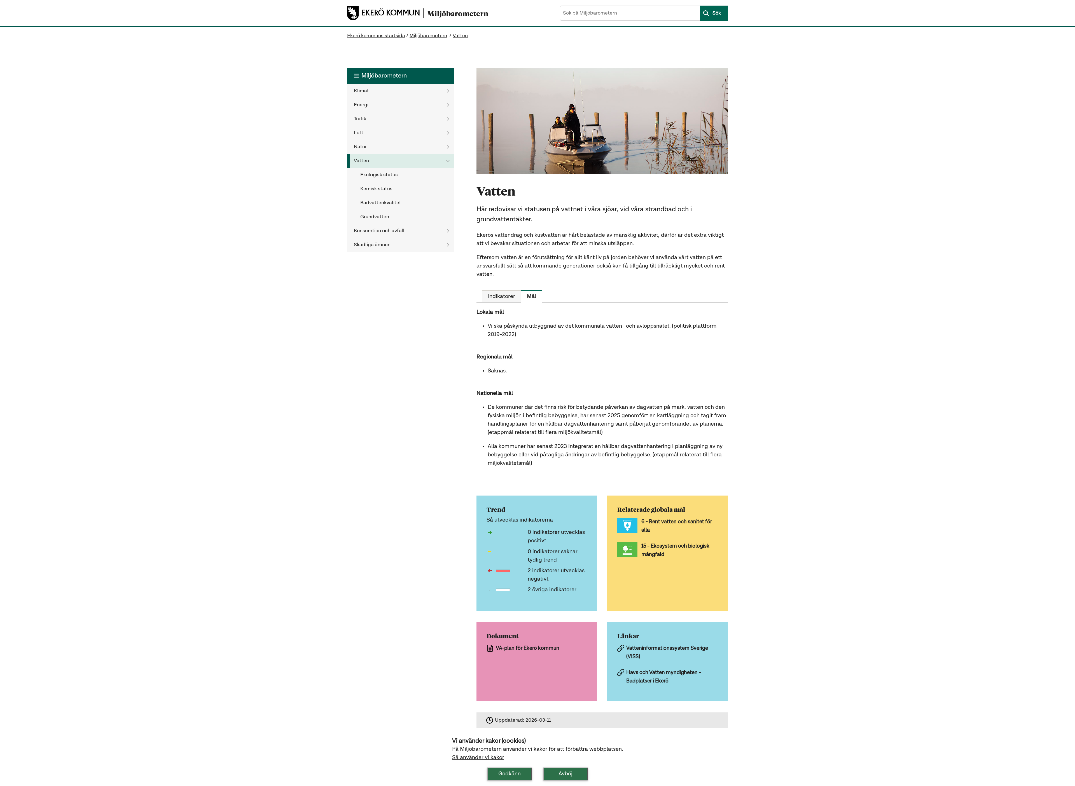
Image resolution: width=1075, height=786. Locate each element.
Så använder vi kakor (478, 758)
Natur (360, 146)
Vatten (460, 35)
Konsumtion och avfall (379, 230)
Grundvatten (374, 216)
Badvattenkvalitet (380, 202)
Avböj (565, 774)
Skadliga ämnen (372, 244)
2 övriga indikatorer (552, 590)
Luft (358, 132)
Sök (716, 13)
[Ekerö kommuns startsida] (385, 13)
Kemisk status (376, 188)
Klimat (361, 90)
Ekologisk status (379, 174)
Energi (361, 104)
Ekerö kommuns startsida (376, 35)
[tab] (501, 296)
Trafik (360, 118)
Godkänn (509, 774)
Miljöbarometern (428, 35)
